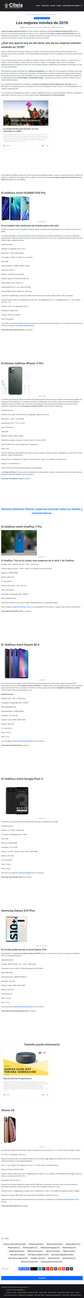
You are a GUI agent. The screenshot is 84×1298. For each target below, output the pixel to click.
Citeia (23, 27)
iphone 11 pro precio (53, 1251)
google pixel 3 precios (17, 1251)
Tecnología (45, 5)
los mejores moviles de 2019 (18, 1258)
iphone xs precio (69, 1251)
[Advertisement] (42, 162)
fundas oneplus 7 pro (30, 1247)
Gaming (59, 5)
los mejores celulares (18, 1254)
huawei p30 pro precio (35, 1251)
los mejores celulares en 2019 (38, 1254)
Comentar (42, 1278)
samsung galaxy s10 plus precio (52, 1261)
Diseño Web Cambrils (75, 1295)
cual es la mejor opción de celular (15, 1244)
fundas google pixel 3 (37, 1244)
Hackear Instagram (22, 1292)
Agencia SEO (66, 1295)
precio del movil (54, 1258)
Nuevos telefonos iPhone (18, 509)
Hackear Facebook (33, 1292)
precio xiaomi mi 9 (69, 1258)
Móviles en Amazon (61, 36)
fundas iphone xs (14, 1247)
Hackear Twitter (43, 1292)
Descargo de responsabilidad (25, 1295)
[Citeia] (13, 6)
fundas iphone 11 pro (73, 1244)
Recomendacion (36, 14)
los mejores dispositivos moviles (62, 1254)
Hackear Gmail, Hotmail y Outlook (65, 1292)
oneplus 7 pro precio (38, 1258)
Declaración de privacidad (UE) (53, 1295)
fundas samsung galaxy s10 (50, 1247)
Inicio (38, 5)
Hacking (52, 5)
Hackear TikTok (52, 1292)
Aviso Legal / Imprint (39, 1295)
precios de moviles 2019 (30, 1261)
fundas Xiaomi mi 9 (69, 1247)
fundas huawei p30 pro (55, 1244)
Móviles (37, 18)
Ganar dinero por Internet (71, 5)
